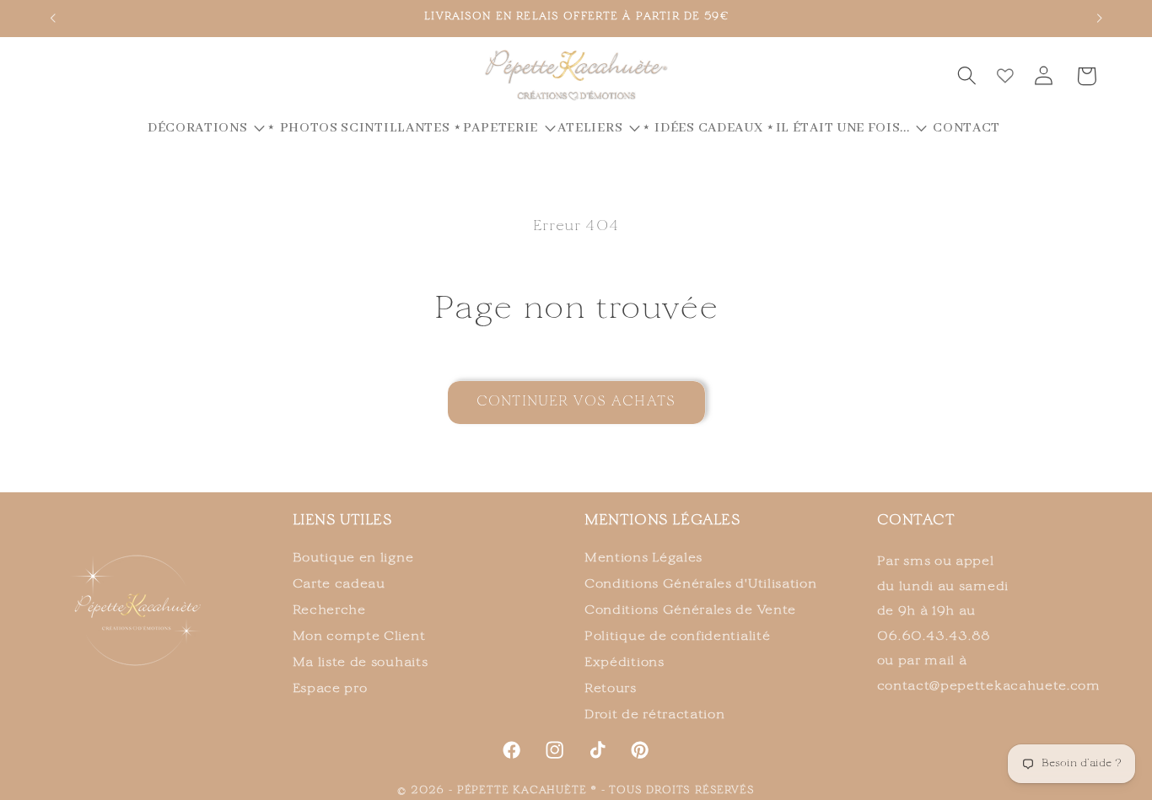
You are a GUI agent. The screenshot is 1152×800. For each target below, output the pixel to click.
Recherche (329, 610)
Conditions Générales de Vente (690, 610)
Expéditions (624, 662)
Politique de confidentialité (677, 636)
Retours (610, 688)
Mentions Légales (643, 558)
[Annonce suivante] (1099, 18)
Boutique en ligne (353, 558)
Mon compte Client (359, 636)
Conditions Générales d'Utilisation (700, 584)
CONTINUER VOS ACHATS (576, 402)
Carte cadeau (339, 584)
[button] (966, 76)
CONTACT (916, 521)
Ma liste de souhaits (360, 662)
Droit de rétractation (654, 715)
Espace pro (330, 688)
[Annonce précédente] (52, 18)
